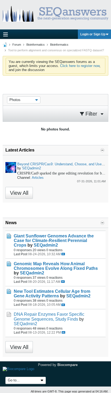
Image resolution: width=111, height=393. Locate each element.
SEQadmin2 (31, 168)
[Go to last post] (63, 254)
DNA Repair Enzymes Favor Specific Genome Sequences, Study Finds (49, 316)
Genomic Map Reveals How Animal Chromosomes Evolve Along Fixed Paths (56, 266)
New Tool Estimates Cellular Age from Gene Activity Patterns (52, 293)
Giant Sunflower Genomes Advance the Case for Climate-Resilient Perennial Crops (54, 240)
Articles (38, 178)
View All (19, 193)
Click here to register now (79, 66)
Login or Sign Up (92, 34)
